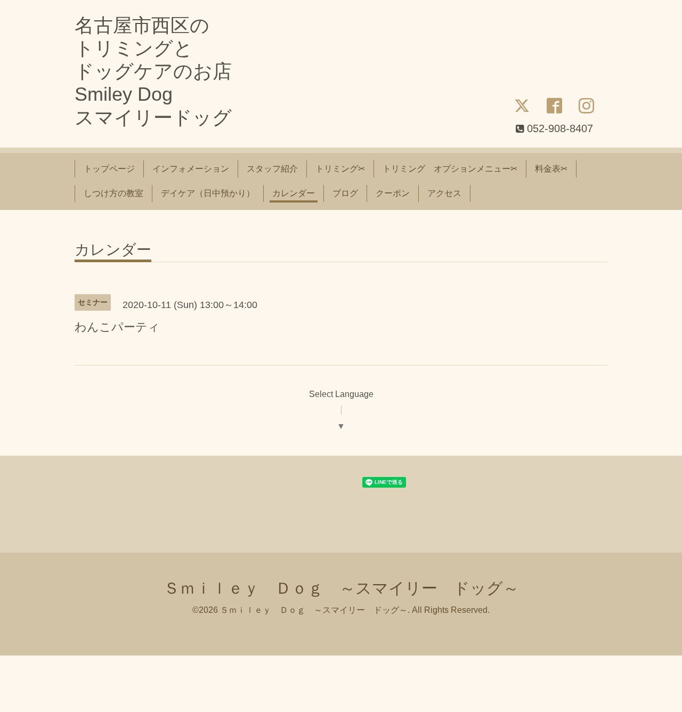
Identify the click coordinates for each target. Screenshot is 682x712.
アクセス (444, 193)
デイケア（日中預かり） (208, 193)
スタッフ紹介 (272, 168)
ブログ (345, 193)
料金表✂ (551, 168)
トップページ (109, 168)
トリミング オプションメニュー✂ (450, 168)
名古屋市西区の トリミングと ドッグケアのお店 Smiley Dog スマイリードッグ (153, 71)
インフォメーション (190, 168)
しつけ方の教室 (113, 193)
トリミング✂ (340, 168)
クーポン (393, 193)
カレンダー (293, 193)
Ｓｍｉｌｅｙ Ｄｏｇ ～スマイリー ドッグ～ (341, 588)
